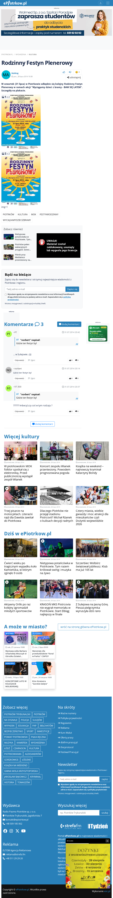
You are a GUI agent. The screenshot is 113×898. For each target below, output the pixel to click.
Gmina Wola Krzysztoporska (21, 771)
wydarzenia (38, 742)
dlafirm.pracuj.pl (69, 742)
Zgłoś (32, 360)
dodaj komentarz (70, 324)
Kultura (33, 54)
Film (34, 663)
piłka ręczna (38, 737)
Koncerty (10, 663)
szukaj (105, 812)
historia (9, 782)
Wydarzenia (21, 54)
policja (25, 720)
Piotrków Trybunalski (17, 714)
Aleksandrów (33, 754)
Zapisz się (72, 289)
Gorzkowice (11, 759)
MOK (33, 214)
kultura (34, 748)
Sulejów (37, 720)
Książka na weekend (15, 765)
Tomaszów (24, 782)
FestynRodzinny (49, 214)
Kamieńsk (22, 742)
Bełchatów (46, 725)
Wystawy (10, 633)
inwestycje (43, 731)
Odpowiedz (19, 360)
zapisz (105, 779)
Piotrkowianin (12, 754)
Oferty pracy (66, 737)
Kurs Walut (66, 732)
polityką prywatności (97, 789)
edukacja (23, 725)
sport (30, 731)
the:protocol (66, 747)
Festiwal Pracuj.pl (69, 752)
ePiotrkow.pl (7, 54)
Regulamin (66, 723)
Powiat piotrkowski (16, 737)
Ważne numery (68, 713)
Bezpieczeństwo (13, 731)
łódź (7, 748)
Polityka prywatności (71, 718)
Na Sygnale (10, 720)
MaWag (14, 73)
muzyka (8, 742)
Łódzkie (26, 759)
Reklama (64, 727)
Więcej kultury (21, 436)
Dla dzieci (36, 633)
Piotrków (8, 214)
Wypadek (9, 725)
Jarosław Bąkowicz (15, 776)
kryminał (35, 776)
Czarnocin (20, 748)
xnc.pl (107, 891)
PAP (34, 725)
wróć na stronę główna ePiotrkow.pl (83, 627)
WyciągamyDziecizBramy (17, 220)
